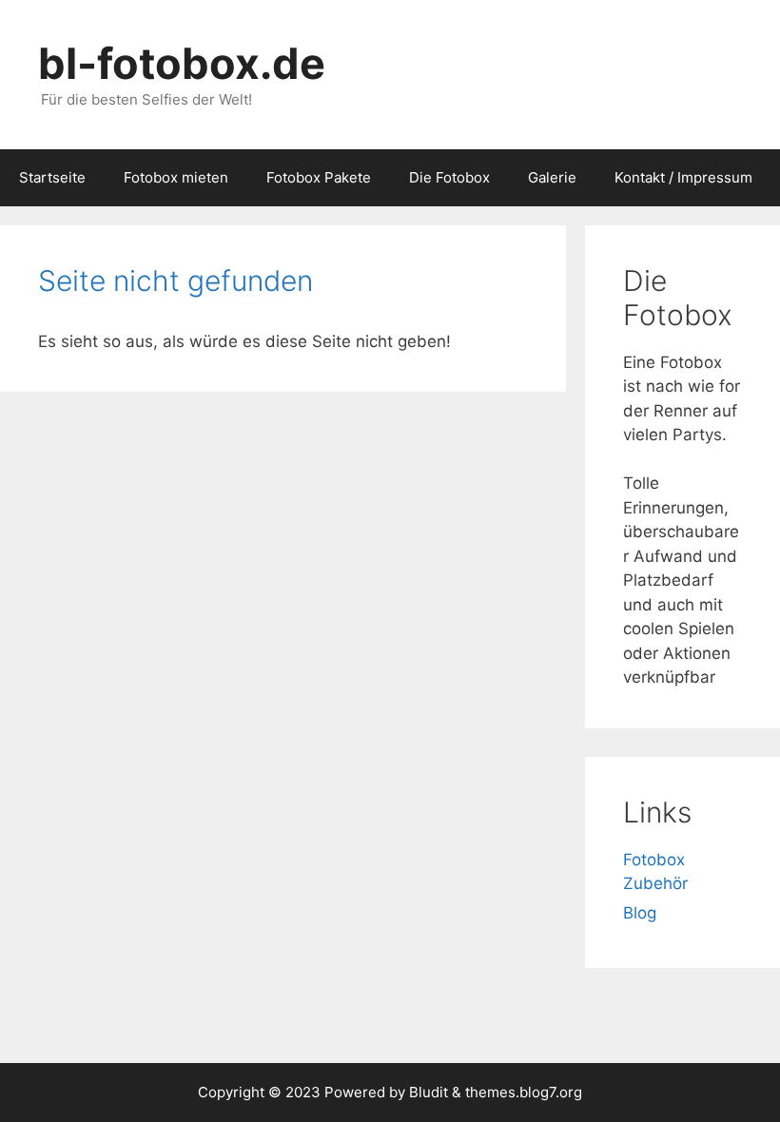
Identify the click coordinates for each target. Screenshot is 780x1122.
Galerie (552, 177)
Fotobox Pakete (318, 177)
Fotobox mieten (176, 177)
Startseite (52, 177)
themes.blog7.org (523, 1092)
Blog (639, 912)
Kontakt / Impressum (683, 177)
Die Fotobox (449, 177)
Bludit (428, 1092)
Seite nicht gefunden (175, 280)
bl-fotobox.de (181, 63)
